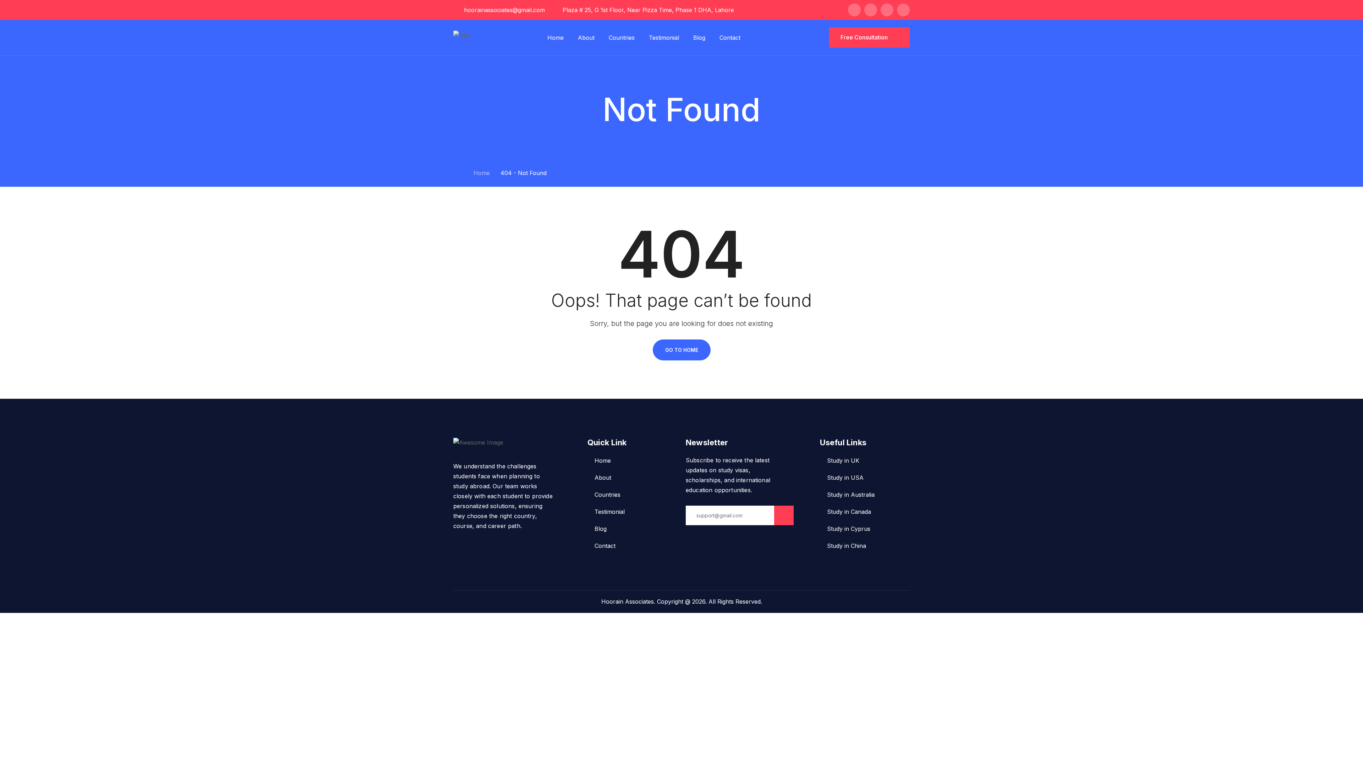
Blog (699, 37)
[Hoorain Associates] (462, 36)
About (586, 37)
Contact (729, 37)
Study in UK (843, 460)
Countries (622, 37)
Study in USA (845, 477)
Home (555, 37)
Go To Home (681, 350)
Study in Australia (851, 494)
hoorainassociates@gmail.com (504, 9)
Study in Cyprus (848, 528)
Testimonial (664, 37)
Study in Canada (849, 511)
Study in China (846, 545)
